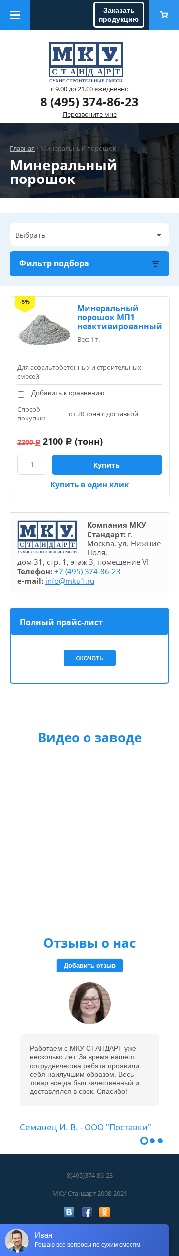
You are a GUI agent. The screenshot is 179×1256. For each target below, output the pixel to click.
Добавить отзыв (90, 965)
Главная (22, 148)
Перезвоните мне (90, 114)
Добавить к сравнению (67, 393)
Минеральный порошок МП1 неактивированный (119, 317)
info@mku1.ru (69, 581)
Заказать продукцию (119, 14)
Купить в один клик (89, 484)
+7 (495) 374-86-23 (87, 571)
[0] (164, 15)
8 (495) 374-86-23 (89, 101)
